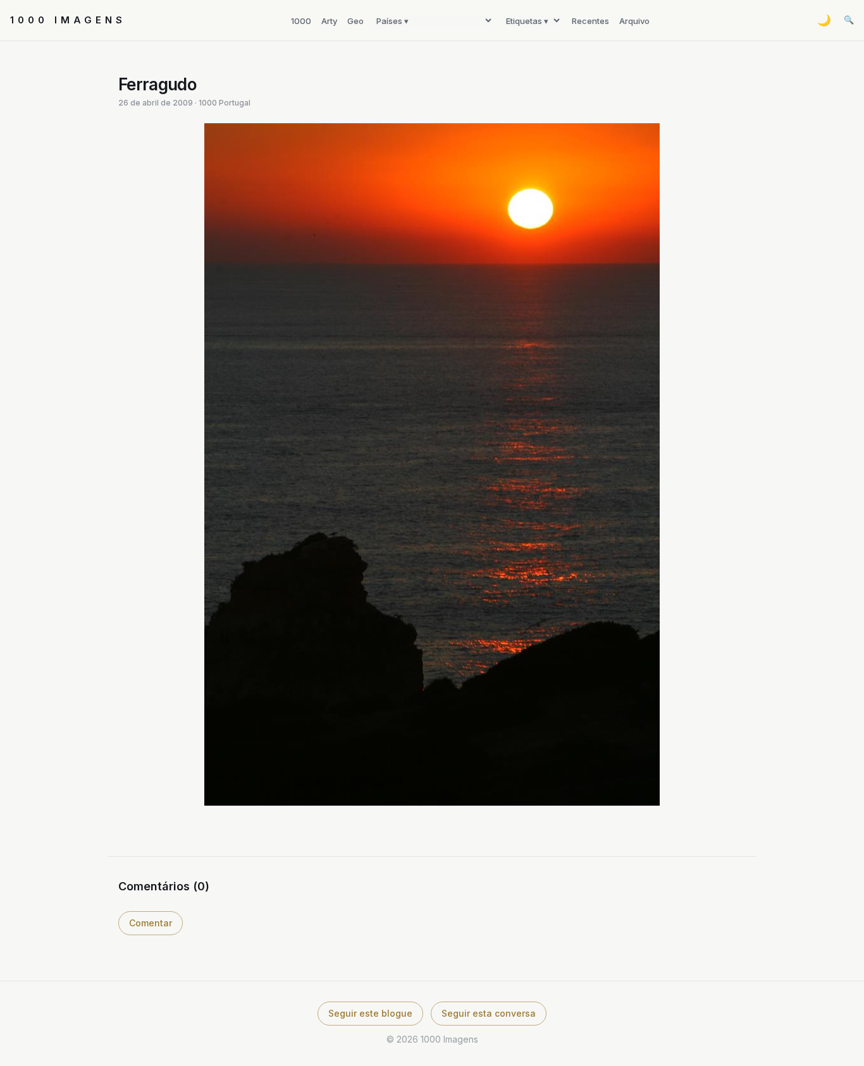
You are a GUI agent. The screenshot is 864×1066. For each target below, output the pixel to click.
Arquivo (634, 21)
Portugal (234, 102)
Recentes (590, 21)
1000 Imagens (68, 20)
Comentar (150, 923)
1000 (301, 21)
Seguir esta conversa (488, 1013)
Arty (329, 21)
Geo (355, 21)
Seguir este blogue (370, 1013)
